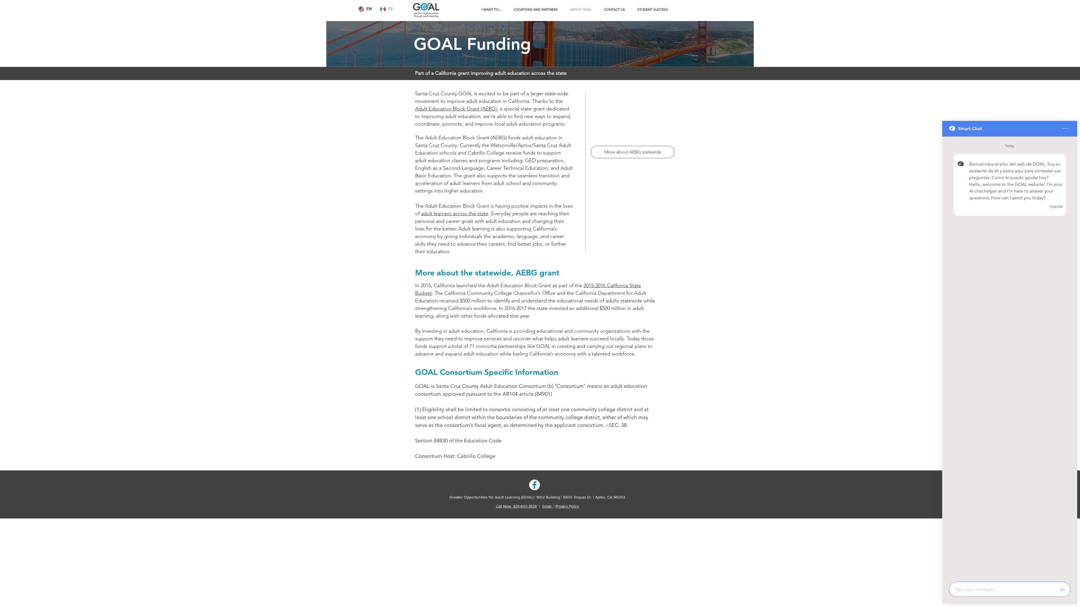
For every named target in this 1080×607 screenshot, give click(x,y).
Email (548, 506)
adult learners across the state (454, 213)
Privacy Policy (567, 506)
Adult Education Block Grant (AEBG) (456, 109)
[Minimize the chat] (1065, 128)
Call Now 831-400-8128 (516, 506)
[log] (1009, 357)
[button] (491, 10)
